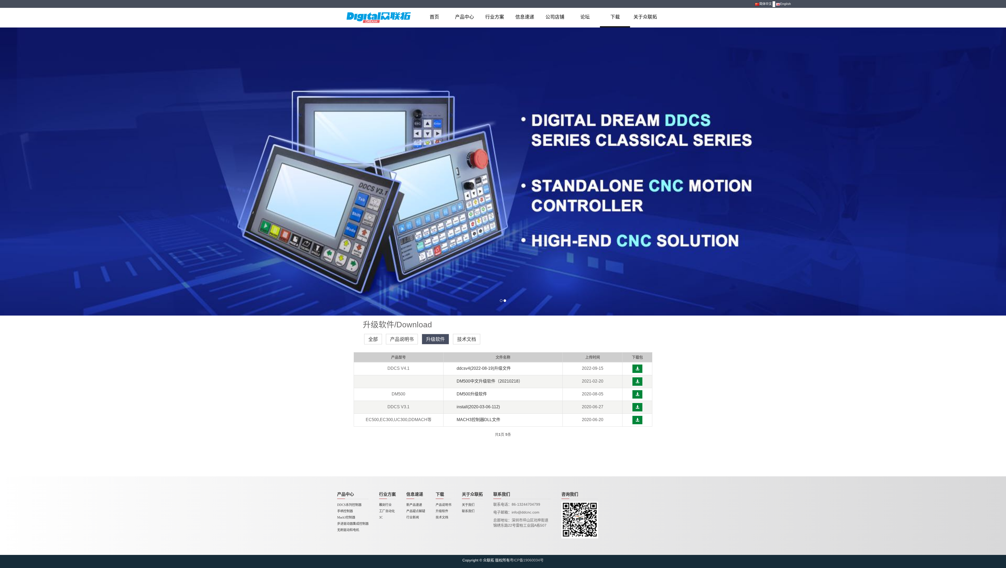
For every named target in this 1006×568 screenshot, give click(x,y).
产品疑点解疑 (415, 511)
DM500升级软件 (472, 394)
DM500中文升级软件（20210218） (490, 381)
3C (381, 517)
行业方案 (494, 17)
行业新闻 (412, 517)
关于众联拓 (645, 17)
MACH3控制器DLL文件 (478, 419)
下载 (615, 17)
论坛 (585, 17)
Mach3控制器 (346, 517)
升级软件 (435, 339)
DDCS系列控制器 (349, 505)
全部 (373, 339)
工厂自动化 (387, 511)
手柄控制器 (345, 511)
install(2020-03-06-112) (478, 407)
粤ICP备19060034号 (527, 560)
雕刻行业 (385, 505)
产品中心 (464, 17)
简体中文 (765, 4)
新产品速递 (414, 505)
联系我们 (468, 511)
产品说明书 (402, 339)
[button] (637, 369)
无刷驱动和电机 (348, 530)
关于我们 (468, 505)
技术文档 (466, 339)
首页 (434, 17)
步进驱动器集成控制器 (353, 524)
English (785, 4)
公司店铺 (554, 17)
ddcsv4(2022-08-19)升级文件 (484, 368)
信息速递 (524, 17)
